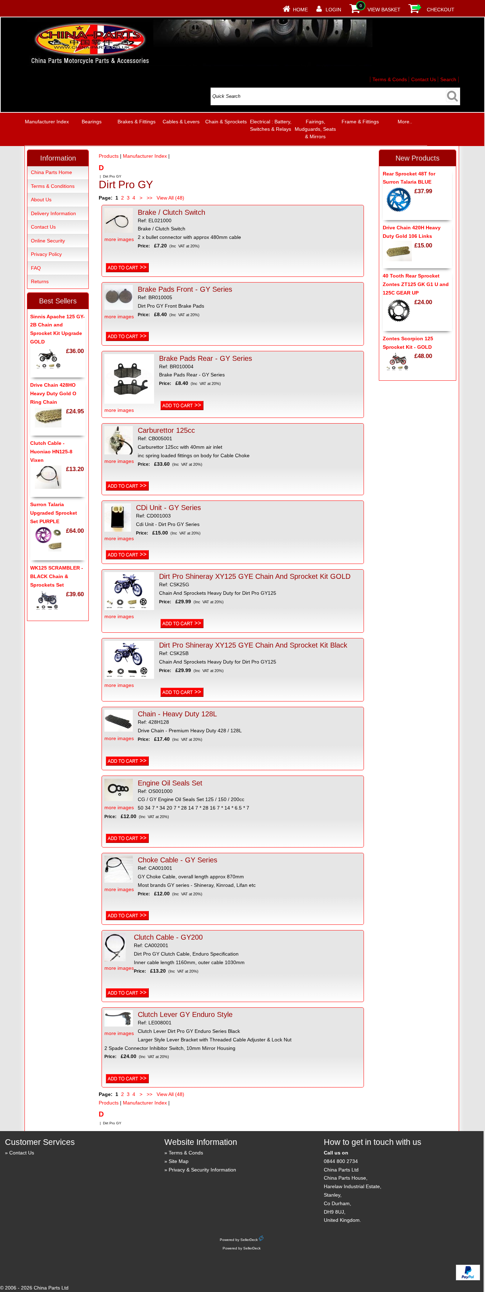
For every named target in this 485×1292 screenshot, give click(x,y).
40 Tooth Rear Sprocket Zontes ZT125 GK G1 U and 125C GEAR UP (416, 284)
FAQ (36, 268)
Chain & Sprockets (226, 121)
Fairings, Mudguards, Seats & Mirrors (315, 129)
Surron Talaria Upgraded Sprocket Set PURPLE (53, 513)
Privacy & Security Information (202, 1170)
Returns (40, 281)
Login (333, 9)
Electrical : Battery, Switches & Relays (270, 125)
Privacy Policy (46, 254)
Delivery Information (53, 213)
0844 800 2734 (341, 1161)
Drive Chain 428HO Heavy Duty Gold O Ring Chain (53, 393)
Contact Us (423, 79)
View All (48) (169, 198)
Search (448, 79)
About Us (41, 199)
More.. (405, 121)
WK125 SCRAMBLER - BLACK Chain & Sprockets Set (56, 576)
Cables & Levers (181, 121)
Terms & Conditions (53, 186)
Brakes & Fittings (137, 121)
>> (149, 198)
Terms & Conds (389, 79)
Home (300, 9)
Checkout (440, 9)
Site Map (179, 1161)
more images (119, 239)
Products (109, 156)
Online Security (48, 241)
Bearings (92, 121)
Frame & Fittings (360, 121)
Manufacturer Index (47, 121)
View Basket (383, 9)
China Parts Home (51, 172)
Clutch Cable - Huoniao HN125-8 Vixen (51, 451)
